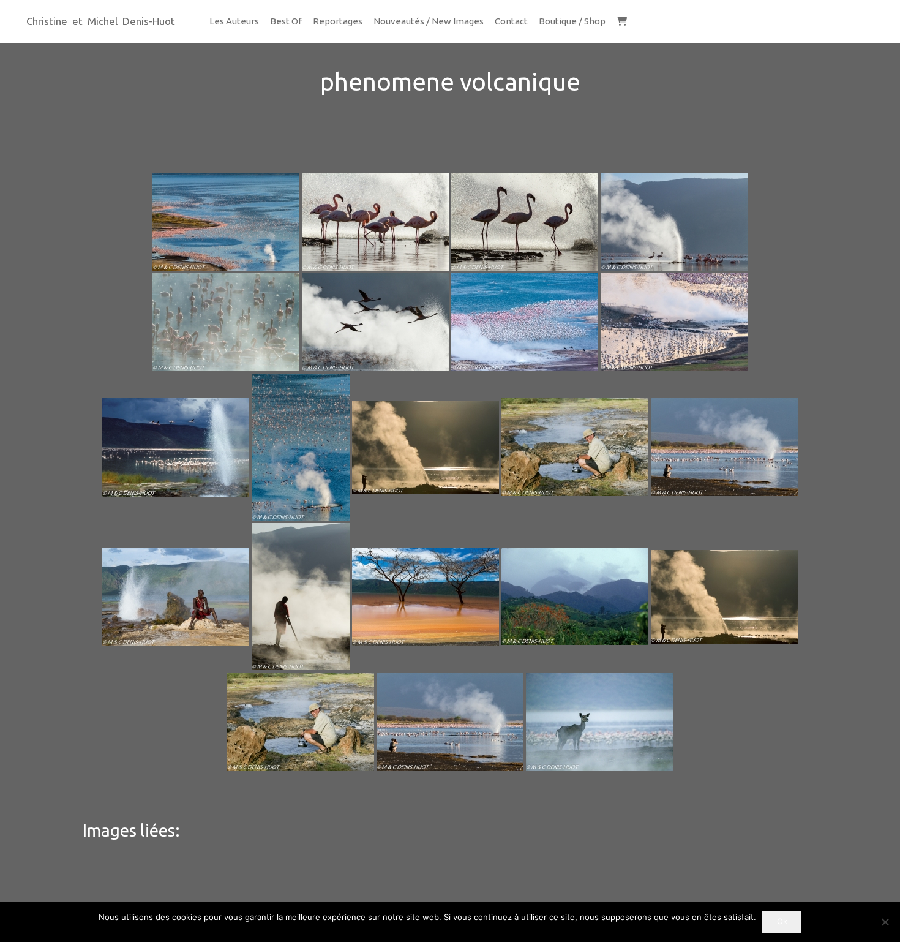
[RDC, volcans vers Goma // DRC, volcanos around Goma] (574, 596)
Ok (782, 921)
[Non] (885, 922)
